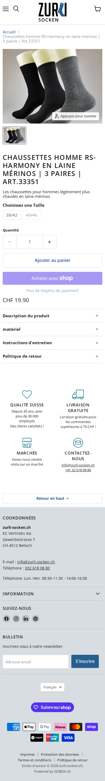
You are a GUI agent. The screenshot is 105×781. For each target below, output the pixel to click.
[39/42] (12, 221)
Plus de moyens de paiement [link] (52, 291)
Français (50, 687)
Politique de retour (72, 760)
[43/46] (32, 221)
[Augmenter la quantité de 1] (50, 242)
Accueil (9, 32)
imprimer (27, 754)
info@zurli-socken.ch (78, 465)
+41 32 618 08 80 (78, 469)
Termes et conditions (34, 760)
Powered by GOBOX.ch (52, 771)
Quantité (11, 230)
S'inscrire (85, 661)
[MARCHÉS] (27, 455)
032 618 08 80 (37, 568)
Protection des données (60, 754)
